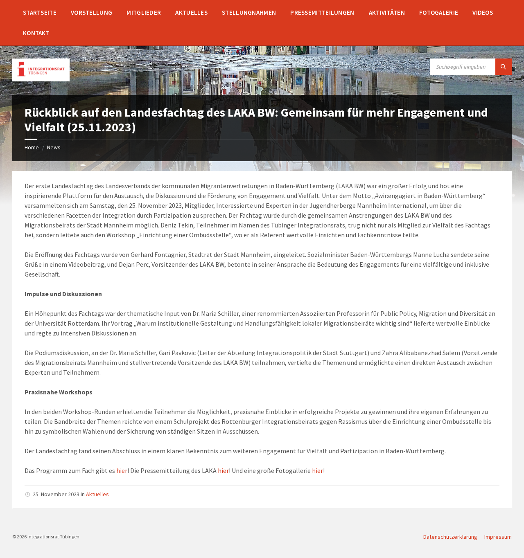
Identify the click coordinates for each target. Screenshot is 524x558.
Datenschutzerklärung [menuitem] (450, 536)
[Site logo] (41, 79)
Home (32, 147)
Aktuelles (97, 494)
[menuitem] (39, 12)
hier (121, 470)
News (54, 147)
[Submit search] (503, 67)
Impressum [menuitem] (498, 536)
